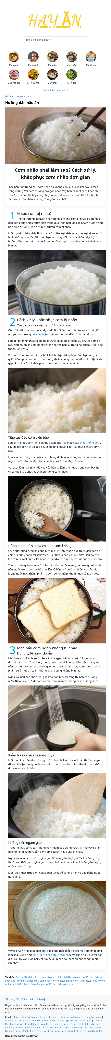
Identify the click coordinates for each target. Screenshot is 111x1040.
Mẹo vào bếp (24, 96)
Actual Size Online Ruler (28, 1027)
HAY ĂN (9, 96)
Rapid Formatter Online (56, 1027)
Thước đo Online (28, 1017)
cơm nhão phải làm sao (64, 977)
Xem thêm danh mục (55, 90)
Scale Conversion (49, 1024)
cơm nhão (56, 980)
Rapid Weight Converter (28, 1031)
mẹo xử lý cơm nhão (40, 980)
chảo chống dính (90, 442)
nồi (64, 442)
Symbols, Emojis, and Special (59, 1031)
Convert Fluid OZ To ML (89, 1031)
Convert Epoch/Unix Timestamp (74, 1020)
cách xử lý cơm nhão (88, 977)
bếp (29, 446)
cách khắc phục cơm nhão (25, 984)
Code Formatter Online (17, 1020)
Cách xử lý (21, 977)
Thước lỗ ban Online (69, 1017)
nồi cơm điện (40, 334)
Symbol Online (69, 1024)
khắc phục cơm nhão (39, 977)
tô (75, 334)
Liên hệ (41, 999)
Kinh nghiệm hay (92, 1017)
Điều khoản (28, 999)
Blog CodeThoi (48, 1017)
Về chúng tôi (12, 999)
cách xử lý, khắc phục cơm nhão (52, 955)
